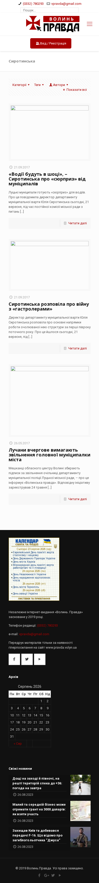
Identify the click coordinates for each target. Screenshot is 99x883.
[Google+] (46, 875)
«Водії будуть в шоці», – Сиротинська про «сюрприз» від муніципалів (47, 179)
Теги (37, 85)
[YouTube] (59, 875)
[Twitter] (53, 875)
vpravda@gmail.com (66, 4)
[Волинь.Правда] (49, 24)
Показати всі (77, 90)
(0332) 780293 (33, 4)
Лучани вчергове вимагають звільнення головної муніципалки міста (49, 454)
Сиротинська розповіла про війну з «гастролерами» (49, 306)
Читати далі (77, 223)
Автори (59, 85)
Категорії (19, 85)
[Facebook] (39, 875)
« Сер (18, 743)
